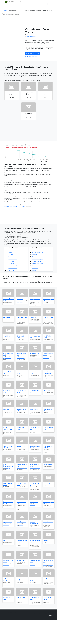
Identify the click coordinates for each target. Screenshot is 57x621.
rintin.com (46, 390)
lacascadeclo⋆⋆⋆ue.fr (8, 598)
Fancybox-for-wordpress (37, 263)
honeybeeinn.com (35, 299)
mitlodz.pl (6, 409)
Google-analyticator (13, 268)
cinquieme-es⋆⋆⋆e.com (7, 318)
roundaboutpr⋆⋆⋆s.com (35, 579)
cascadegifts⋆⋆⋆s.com (48, 354)
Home (34, 613)
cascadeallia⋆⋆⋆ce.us (48, 428)
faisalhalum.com (48, 579)
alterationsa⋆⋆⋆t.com (22, 391)
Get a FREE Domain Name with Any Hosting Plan (14, 206)
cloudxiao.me (7, 336)
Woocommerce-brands (37, 261)
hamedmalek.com (21, 598)
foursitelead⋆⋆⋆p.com (21, 372)
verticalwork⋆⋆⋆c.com (21, 502)
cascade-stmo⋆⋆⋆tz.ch (34, 522)
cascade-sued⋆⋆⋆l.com (47, 372)
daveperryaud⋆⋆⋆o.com (22, 428)
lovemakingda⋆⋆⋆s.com (48, 502)
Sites (26, 4)
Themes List (4, 10)
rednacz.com (21, 560)
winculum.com (21, 522)
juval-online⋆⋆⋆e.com (8, 465)
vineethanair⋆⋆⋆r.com (35, 391)
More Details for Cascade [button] (32, 53)
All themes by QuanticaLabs (31, 56)
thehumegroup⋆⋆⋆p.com (22, 318)
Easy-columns (11, 263)
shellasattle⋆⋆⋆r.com (21, 354)
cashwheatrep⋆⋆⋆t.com (8, 579)
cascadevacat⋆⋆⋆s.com (22, 465)
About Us (51, 615)
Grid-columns (11, 254)
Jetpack (10, 252)
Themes (11, 4)
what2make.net (35, 353)
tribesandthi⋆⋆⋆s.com (8, 561)
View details (11, 97)
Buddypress (34, 254)
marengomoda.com (48, 561)
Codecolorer (35, 268)
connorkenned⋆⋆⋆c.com (8, 447)
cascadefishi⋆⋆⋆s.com (8, 372)
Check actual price (31, 36)
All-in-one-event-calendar (37, 252)
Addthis (34, 270)
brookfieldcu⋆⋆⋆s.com (48, 336)
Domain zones (51, 613)
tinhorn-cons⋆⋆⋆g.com (7, 428)
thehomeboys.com (48, 299)
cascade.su (20, 299)
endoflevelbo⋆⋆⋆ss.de (8, 354)
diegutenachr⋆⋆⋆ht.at (8, 391)
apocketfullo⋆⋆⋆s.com (21, 484)
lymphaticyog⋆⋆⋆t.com (48, 318)
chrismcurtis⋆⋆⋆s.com (21, 336)
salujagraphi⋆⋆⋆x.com (35, 541)
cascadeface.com (34, 484)
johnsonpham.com (35, 336)
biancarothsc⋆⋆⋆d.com (8, 502)
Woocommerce (12, 256)
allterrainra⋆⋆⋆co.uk (35, 372)
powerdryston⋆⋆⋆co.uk (35, 447)
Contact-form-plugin (13, 265)
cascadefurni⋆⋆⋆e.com (35, 428)
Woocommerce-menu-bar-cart (38, 250)
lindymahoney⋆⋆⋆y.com (48, 447)
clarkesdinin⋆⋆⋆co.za (35, 561)
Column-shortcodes (13, 259)
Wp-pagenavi (11, 270)
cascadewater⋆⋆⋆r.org (21, 410)
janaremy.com (21, 446)
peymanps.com (34, 409)
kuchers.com (47, 483)
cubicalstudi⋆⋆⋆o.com (35, 598)
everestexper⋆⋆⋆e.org (22, 541)
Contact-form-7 (12, 250)
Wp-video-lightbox (36, 256)
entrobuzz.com (48, 465)
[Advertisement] (40, 19)
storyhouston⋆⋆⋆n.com (21, 579)
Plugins (16, 4)
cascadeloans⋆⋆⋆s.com (35, 465)
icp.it (4, 540)
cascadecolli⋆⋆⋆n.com (48, 522)
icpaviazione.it (7, 522)
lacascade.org (34, 502)
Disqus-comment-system (37, 259)
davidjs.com (33, 317)
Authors (21, 4)
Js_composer (35, 265)
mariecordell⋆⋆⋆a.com (8, 484)
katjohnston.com (48, 410)
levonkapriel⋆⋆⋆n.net (48, 598)
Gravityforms (11, 261)
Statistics (30, 4)
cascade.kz (46, 540)
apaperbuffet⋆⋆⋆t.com (8, 299)
